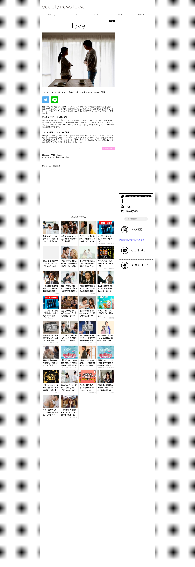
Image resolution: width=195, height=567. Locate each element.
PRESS (136, 229)
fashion (74, 14)
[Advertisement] (78, 189)
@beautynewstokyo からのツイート (133, 240)
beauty (51, 14)
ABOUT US (140, 265)
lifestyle (120, 14)
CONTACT (139, 250)
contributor (143, 14)
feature (97, 14)
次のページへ (108, 148)
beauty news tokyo (62, 157)
